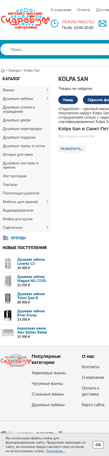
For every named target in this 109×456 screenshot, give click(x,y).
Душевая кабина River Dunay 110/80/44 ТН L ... (33, 315)
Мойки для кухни (17, 219)
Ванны (8, 90)
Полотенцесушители (21, 193)
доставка (90, 394)
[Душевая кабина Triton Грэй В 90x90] (8, 298)
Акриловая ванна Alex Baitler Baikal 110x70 (32, 332)
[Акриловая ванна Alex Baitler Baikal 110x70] (8, 333)
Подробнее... (56, 451)
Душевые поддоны (19, 137)
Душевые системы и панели (21, 165)
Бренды (18, 237)
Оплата (83, 10)
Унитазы (10, 184)
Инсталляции (14, 176)
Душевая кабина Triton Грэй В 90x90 (31, 297)
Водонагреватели (18, 210)
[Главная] (3, 70)
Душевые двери (17, 120)
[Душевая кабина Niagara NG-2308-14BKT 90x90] (8, 281)
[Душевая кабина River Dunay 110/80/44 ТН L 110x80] (8, 315)
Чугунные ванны (47, 383)
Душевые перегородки (22, 128)
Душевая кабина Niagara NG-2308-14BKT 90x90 (32, 280)
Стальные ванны (48, 394)
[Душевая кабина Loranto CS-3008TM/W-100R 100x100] (8, 264)
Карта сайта (93, 405)
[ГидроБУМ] (25, 18)
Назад (68, 99)
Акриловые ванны (49, 373)
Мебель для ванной (20, 202)
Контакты (90, 367)
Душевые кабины (18, 98)
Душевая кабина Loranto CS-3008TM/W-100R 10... (32, 265)
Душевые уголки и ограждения (19, 109)
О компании (61, 10)
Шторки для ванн (18, 154)
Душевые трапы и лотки (24, 146)
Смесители (12, 227)
